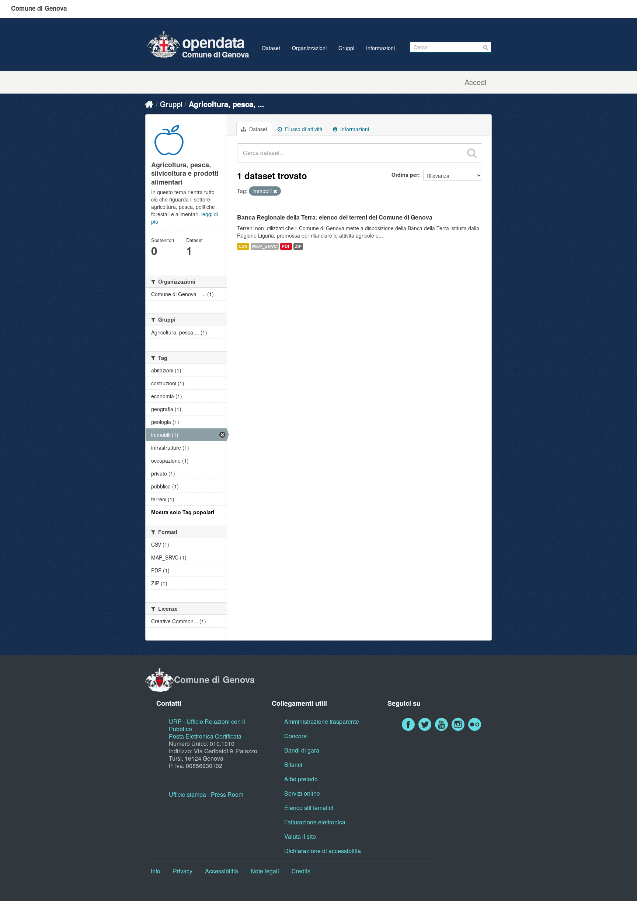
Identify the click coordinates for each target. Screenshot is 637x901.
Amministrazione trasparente (321, 721)
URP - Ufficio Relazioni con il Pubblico (207, 725)
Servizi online (302, 793)
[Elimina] (275, 191)
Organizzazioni (309, 48)
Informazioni (380, 48)
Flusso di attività (303, 129)
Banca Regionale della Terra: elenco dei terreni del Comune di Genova (334, 217)
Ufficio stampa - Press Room (206, 794)
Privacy (182, 871)
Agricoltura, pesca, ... (226, 103)
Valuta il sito (300, 836)
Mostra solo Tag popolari (182, 512)
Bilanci (293, 764)
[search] (472, 152)
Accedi (475, 82)
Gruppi (346, 48)
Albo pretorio (301, 779)
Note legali (265, 871)
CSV (243, 246)
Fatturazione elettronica (314, 822)
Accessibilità (221, 871)
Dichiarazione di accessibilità (322, 850)
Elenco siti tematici (308, 807)
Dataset (271, 48)
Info (155, 871)
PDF (286, 246)
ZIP (298, 246)
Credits (301, 871)
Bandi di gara (301, 750)
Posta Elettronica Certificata (205, 736)
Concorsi (296, 736)
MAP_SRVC (264, 246)
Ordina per (404, 174)
